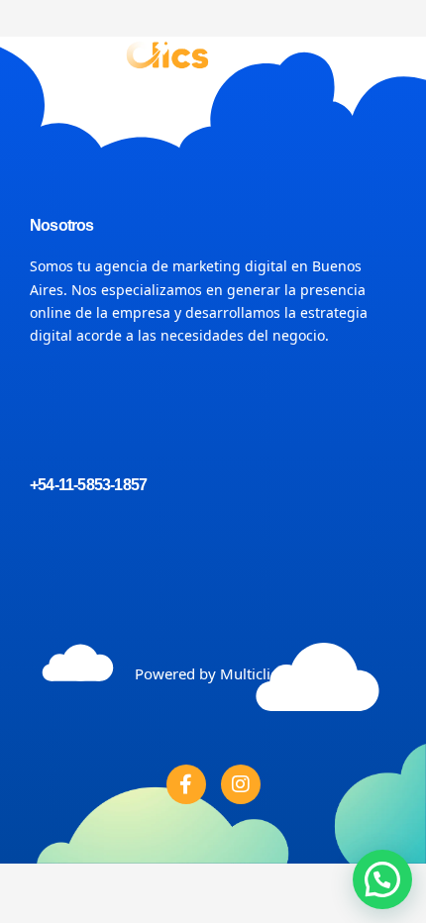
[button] (380, 54)
